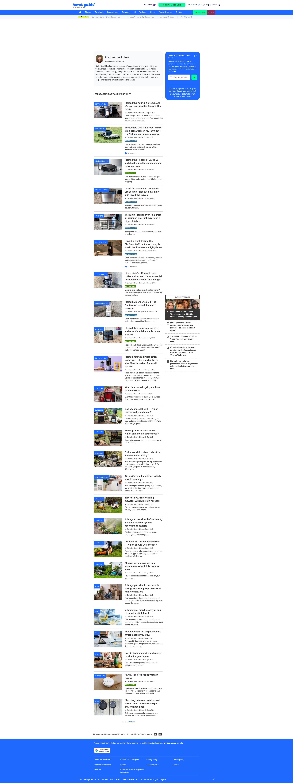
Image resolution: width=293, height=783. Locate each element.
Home (152, 12)
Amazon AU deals (167, 17)
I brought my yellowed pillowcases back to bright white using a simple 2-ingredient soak (184, 365)
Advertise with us (152, 765)
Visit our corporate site (173, 743)
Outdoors (99, 388)
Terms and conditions (102, 760)
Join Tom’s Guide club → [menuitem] (172, 5)
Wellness (142, 12)
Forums (211, 12)
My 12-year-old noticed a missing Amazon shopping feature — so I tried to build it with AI (182, 326)
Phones (88, 12)
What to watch (186, 17)
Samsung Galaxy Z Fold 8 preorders (106, 17)
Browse (179, 12)
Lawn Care (99, 499)
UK (155, 734)
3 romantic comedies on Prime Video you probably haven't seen (183, 338)
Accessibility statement (102, 765)
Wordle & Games (165, 12)
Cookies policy (178, 760)
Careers (123, 765)
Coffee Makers (101, 104)
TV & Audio (99, 12)
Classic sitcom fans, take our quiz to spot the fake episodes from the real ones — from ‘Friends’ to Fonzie (183, 351)
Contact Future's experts (129, 760)
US (160, 734)
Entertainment (112, 12)
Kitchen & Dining (101, 190)
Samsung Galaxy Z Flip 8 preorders (140, 17)
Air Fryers (99, 216)
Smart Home (100, 129)
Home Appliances (101, 161)
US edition (128, 779)
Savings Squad (199, 12)
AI (135, 12)
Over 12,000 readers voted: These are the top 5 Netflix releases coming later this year (183, 314)
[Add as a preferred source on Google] (102, 750)
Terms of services (191, 88)
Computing (126, 12)
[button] (216, 5)
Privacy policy (151, 760)
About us (176, 765)
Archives (131, 722)
